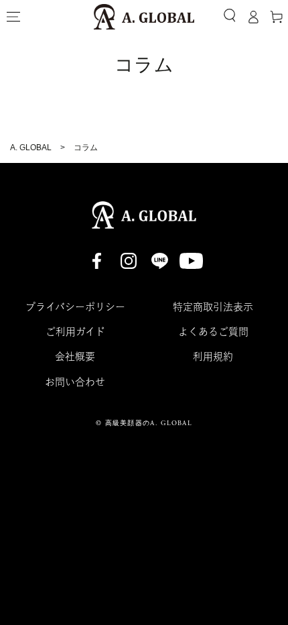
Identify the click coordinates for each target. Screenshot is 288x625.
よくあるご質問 (213, 332)
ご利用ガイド (75, 332)
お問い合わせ (75, 382)
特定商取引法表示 (213, 307)
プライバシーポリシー (75, 307)
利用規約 (213, 356)
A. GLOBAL (31, 147)
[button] (229, 15)
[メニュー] (13, 16)
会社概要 (75, 356)
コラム (86, 147)
